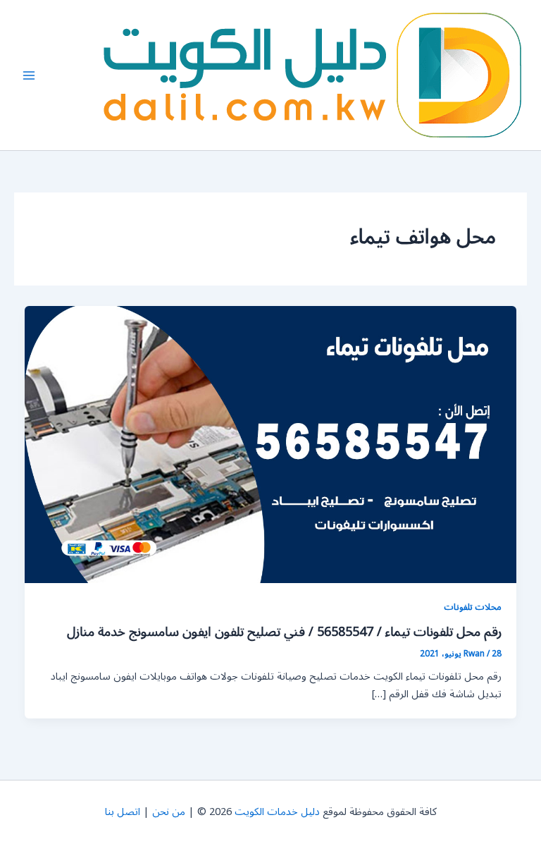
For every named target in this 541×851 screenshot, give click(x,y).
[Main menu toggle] (29, 75)
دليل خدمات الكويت (277, 812)
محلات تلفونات (473, 606)
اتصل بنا (122, 812)
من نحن (168, 812)
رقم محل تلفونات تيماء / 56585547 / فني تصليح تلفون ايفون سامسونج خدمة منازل (284, 631)
